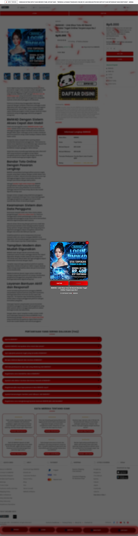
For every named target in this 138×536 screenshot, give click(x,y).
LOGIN (78, 283)
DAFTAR (59, 283)
